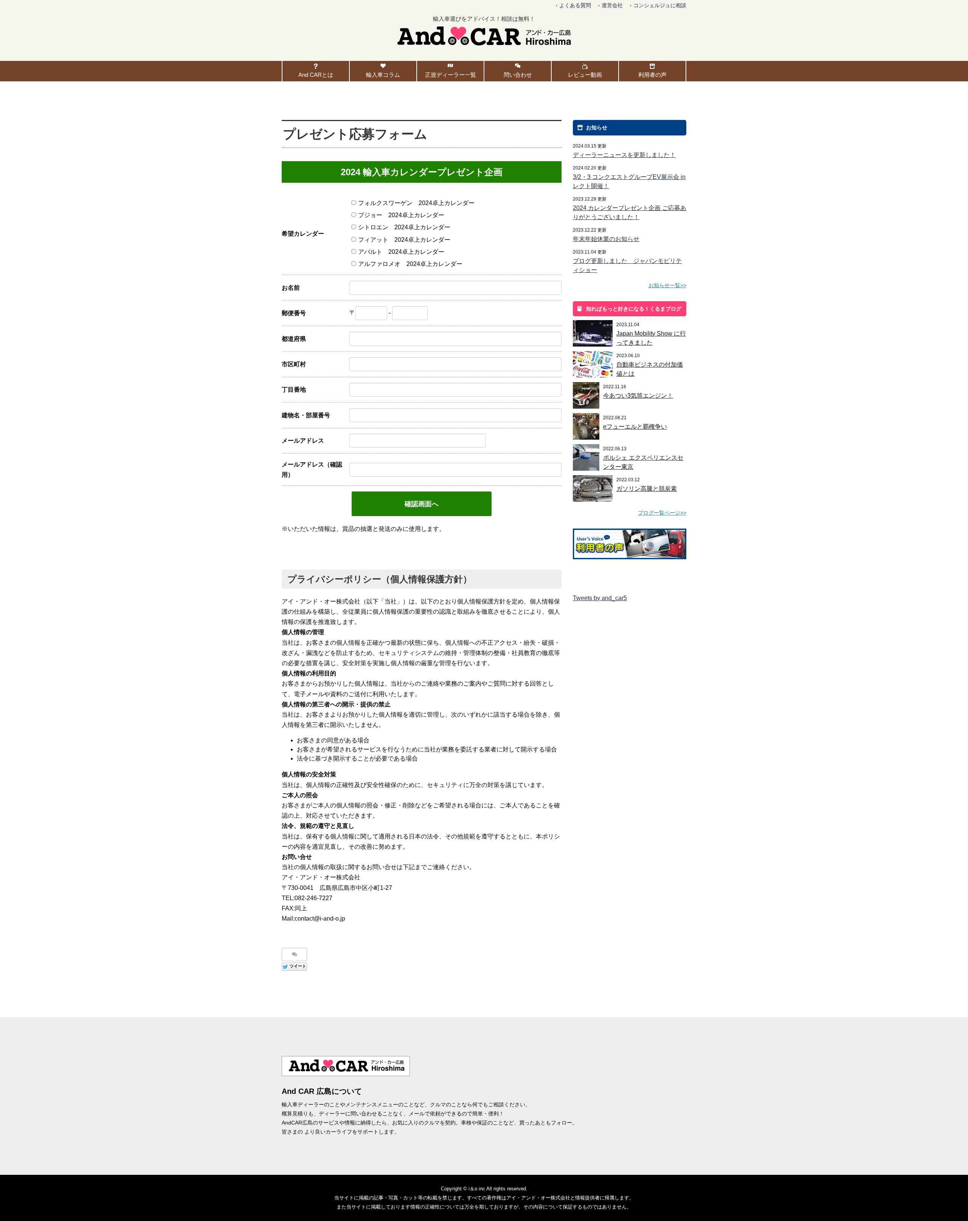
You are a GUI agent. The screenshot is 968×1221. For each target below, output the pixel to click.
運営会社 (612, 5)
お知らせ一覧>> (667, 285)
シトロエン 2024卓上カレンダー (404, 227)
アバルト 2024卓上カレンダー (401, 252)
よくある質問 (575, 5)
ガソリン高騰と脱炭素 (646, 488)
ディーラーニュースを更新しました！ (624, 155)
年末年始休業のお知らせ (606, 239)
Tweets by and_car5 (600, 598)
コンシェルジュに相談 (659, 5)
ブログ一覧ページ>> (662, 513)
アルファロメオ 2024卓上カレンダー (410, 264)
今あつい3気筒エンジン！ (638, 395)
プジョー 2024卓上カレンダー (401, 215)
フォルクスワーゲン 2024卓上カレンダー (416, 203)
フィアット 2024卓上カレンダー (404, 239)
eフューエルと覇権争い (635, 426)
